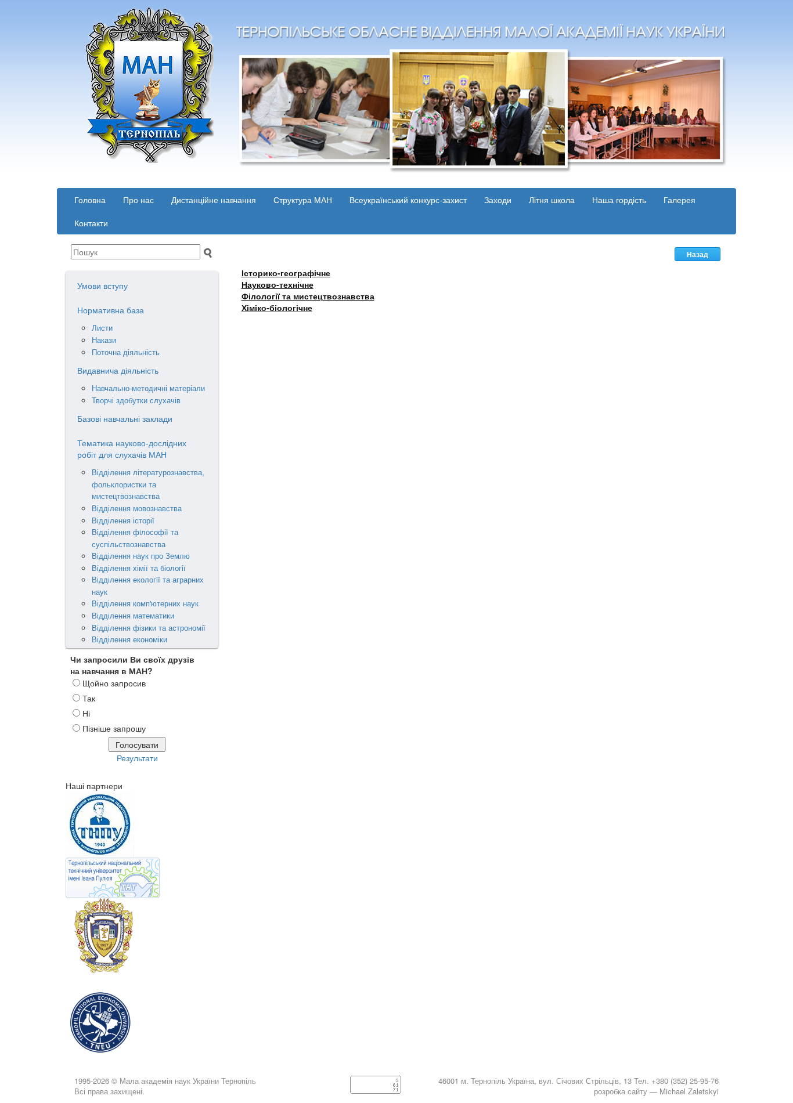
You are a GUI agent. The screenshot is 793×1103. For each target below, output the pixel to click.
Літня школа (552, 199)
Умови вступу (102, 285)
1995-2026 (91, 1080)
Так (88, 698)
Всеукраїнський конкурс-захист (408, 199)
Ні (86, 713)
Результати (137, 758)
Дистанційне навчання (213, 199)
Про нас (138, 199)
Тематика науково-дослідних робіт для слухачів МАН (131, 448)
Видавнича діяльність (117, 370)
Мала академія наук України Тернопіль (188, 1080)
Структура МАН (302, 199)
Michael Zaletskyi (689, 1091)
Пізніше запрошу (114, 728)
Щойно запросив (114, 683)
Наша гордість (619, 199)
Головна (90, 199)
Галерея (679, 199)
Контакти (91, 223)
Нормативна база (110, 310)
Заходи (497, 199)
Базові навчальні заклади (124, 418)
